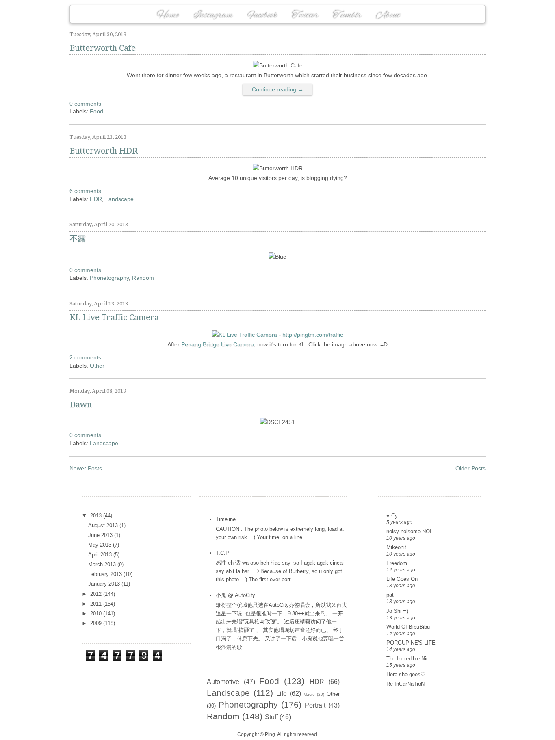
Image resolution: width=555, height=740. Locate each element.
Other (97, 365)
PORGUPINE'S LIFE (411, 643)
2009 (96, 623)
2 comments (85, 357)
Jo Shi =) (397, 611)
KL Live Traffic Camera (114, 317)
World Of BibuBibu (408, 627)
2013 (96, 516)
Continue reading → (278, 89)
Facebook (262, 15)
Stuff (271, 717)
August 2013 (103, 525)
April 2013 (100, 555)
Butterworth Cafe (102, 48)
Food (96, 111)
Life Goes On (402, 579)
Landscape (119, 199)
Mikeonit (396, 547)
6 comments (85, 191)
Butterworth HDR (103, 151)
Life (281, 693)
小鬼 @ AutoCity (235, 595)
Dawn (80, 404)
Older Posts (470, 468)
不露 (77, 238)
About (387, 15)
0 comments (85, 103)
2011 (96, 604)
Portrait (315, 705)
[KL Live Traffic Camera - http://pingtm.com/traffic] (277, 334)
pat (390, 595)
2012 (96, 594)
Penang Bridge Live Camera (217, 344)
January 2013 (104, 584)
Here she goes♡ (405, 674)
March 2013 (102, 564)
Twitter (304, 15)
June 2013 (101, 535)
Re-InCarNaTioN (405, 684)
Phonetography (109, 278)
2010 (96, 613)
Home (167, 15)
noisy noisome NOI (408, 531)
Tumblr (346, 15)
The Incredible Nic (407, 659)
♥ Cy (392, 516)
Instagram (212, 15)
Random (143, 278)
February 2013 (106, 574)
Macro (309, 694)
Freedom (396, 563)
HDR (96, 199)
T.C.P (222, 553)
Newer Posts (85, 468)
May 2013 (100, 545)
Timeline (226, 519)
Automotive (223, 681)
